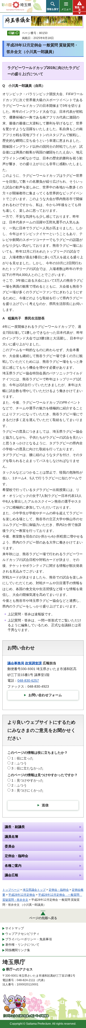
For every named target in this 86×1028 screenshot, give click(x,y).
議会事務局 (15, 663)
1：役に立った (22, 758)
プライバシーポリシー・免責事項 (28, 939)
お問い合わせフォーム (45, 695)
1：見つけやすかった (27, 780)
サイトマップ (14, 928)
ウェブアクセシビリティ (22, 933)
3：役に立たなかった (27, 768)
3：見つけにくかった (27, 790)
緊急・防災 (79, 8)
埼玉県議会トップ (34, 889)
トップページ (11, 889)
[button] (52, 6)
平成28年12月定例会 (21, 894)
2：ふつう (19, 763)
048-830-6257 (28, 680)
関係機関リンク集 (17, 950)
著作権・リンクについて (22, 944)
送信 (45, 805)
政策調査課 (33, 663)
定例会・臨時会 (59, 889)
